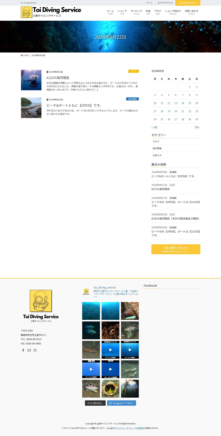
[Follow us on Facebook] (23, 350)
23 (196, 111)
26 (169, 119)
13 (176, 103)
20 (176, 111)
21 (183, 111)
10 (155, 103)
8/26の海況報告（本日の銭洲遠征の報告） (176, 218)
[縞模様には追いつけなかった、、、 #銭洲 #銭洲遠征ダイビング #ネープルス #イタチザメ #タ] (110, 369)
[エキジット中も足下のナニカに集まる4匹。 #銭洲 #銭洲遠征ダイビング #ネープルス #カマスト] (91, 369)
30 (196, 119)
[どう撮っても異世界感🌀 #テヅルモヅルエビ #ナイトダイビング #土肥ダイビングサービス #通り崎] (110, 330)
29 (189, 119)
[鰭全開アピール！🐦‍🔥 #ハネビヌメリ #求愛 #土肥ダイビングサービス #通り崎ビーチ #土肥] (130, 369)
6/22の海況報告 (58, 77)
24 (155, 119)
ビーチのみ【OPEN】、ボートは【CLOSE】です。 (175, 203)
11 (162, 103)
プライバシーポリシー (124, 428)
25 (162, 119)
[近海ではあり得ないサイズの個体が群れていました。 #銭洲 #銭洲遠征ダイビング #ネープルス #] (130, 350)
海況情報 (132, 98)
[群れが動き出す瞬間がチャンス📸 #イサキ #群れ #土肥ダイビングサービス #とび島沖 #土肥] (110, 311)
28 (183, 119)
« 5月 (154, 127)
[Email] (29, 350)
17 (155, 111)
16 (196, 103)
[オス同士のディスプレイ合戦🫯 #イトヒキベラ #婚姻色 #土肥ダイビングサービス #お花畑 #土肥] (91, 330)
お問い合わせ (189, 2)
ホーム (149, 2)
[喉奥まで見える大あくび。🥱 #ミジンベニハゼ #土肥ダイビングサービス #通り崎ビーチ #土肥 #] (110, 389)
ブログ (133, 71)
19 (169, 111)
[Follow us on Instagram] (35, 350)
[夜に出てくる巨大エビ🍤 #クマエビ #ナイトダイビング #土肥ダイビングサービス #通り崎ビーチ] (91, 350)
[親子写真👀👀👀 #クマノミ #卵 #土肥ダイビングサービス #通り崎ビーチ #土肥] (130, 311)
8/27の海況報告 (160, 189)
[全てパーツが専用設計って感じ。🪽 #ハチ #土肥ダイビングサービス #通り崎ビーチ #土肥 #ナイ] (91, 389)
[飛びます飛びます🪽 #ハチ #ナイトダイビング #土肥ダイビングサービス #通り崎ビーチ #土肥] (130, 330)
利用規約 (140, 428)
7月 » (197, 127)
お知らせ (157, 155)
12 (169, 103)
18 (162, 111)
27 (176, 119)
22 (189, 111)
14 (183, 103)
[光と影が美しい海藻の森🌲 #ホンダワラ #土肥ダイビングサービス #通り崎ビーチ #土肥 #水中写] (130, 389)
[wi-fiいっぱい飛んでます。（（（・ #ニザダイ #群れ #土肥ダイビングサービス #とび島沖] (91, 311)
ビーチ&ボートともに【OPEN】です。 (75, 105)
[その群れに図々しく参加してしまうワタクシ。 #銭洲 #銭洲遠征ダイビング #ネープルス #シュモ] (110, 350)
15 (189, 103)
